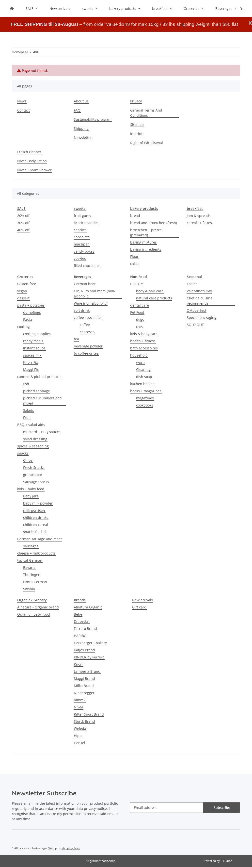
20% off (23, 215)
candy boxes (84, 251)
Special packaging (201, 317)
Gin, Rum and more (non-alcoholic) (94, 293)
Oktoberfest (196, 310)
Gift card (139, 607)
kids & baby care (144, 333)
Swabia (29, 589)
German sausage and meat (39, 539)
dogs (140, 319)
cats (139, 326)
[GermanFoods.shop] (12, 8)
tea (76, 339)
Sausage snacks (36, 481)
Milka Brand (84, 685)
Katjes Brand (84, 650)
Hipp (78, 735)
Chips (27, 460)
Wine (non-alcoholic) (90, 303)
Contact (23, 110)
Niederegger (84, 692)
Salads (28, 410)
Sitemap (137, 124)
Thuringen (31, 574)
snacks (22, 453)
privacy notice (95, 808)
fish (26, 383)
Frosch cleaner (29, 151)
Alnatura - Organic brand (38, 607)
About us (81, 101)
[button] (238, 9)
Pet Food (137, 312)
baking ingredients (145, 249)
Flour (134, 256)
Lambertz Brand (87, 671)
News (21, 101)
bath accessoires (144, 348)
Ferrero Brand (85, 628)
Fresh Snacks (34, 467)
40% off (23, 230)
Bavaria (29, 567)
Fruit (27, 417)
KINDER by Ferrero (89, 657)
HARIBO (80, 635)
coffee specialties (88, 317)
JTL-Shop (226, 861)
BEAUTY (136, 283)
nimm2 (79, 700)
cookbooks (144, 405)
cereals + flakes (199, 222)
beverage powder (88, 346)
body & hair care (149, 291)
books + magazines (145, 391)
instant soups (34, 348)
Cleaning (143, 369)
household (139, 355)
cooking (23, 326)
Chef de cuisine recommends (199, 301)
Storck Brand (84, 721)
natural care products (154, 298)
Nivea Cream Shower (34, 170)
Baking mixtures (143, 242)
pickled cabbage (36, 391)
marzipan (82, 244)
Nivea (78, 707)
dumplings (32, 312)
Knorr (78, 664)
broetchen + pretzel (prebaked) (146, 232)
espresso (87, 331)
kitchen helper (142, 383)
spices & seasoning (33, 446)
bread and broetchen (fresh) (153, 222)
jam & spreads (199, 215)
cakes (134, 263)
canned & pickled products (39, 376)
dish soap (144, 376)
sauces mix (32, 355)
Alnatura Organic (88, 607)
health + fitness (143, 341)
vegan (22, 291)
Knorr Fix (30, 362)
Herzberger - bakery (90, 642)
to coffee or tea (86, 353)
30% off (23, 222)
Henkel (79, 742)
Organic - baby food (33, 614)
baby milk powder (38, 503)
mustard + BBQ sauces (42, 431)
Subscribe (222, 807)
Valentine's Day (199, 291)
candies (80, 230)
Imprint (136, 133)
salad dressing (35, 439)
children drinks (35, 517)
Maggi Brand (84, 678)
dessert (23, 298)
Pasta (27, 319)
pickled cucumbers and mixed (42, 401)
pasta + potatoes (31, 305)
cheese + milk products (36, 553)
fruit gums (82, 215)
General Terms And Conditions (146, 113)
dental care (139, 305)
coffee (85, 324)
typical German (29, 560)
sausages (30, 546)
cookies (80, 258)
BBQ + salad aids (31, 424)
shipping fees (71, 848)
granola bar (32, 474)
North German (35, 581)
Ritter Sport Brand (89, 714)
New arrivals (142, 600)
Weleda (80, 728)
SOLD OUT (195, 324)
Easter (192, 283)
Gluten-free (26, 283)
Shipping (81, 128)
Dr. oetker (82, 621)
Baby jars (30, 496)
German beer (85, 283)
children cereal (35, 524)
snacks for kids (35, 531)
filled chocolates (87, 265)
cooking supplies (37, 333)
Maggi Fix (31, 369)
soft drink (82, 310)
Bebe (78, 614)
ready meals (33, 341)
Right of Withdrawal (146, 142)
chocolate (82, 237)
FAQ (77, 110)
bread (135, 215)
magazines (145, 398)
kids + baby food (30, 489)
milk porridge (34, 510)
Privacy (136, 101)
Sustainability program (92, 119)
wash (140, 362)
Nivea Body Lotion (32, 161)
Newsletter (83, 137)
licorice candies (86, 222)
